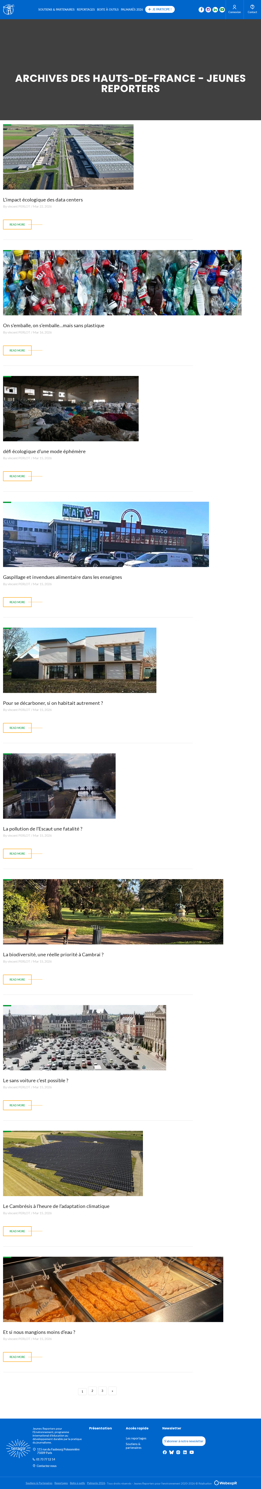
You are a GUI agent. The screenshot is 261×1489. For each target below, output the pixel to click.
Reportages (86, 9)
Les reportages (136, 1438)
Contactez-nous (46, 1466)
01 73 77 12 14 (45, 1459)
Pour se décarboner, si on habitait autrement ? (53, 703)
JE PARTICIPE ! (162, 9)
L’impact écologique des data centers (43, 199)
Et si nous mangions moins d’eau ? (39, 1332)
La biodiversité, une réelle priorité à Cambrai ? (53, 954)
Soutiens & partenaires (134, 1445)
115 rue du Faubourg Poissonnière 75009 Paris (58, 1451)
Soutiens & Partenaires (56, 9)
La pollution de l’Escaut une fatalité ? (42, 829)
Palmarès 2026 (132, 9)
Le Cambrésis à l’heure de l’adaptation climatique (56, 1206)
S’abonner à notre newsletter (183, 1441)
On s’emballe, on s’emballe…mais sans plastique (53, 325)
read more (17, 224)
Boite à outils (108, 9)
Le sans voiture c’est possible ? (35, 1080)
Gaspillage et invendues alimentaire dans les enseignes (62, 577)
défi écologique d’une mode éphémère (44, 451)
